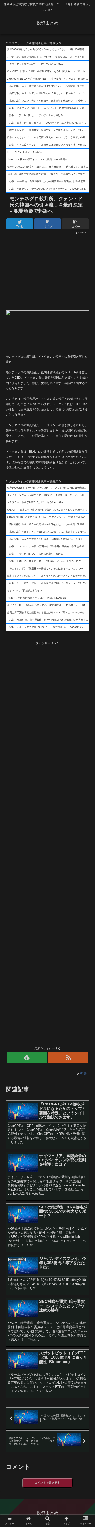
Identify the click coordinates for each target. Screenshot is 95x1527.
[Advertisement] (47, 271)
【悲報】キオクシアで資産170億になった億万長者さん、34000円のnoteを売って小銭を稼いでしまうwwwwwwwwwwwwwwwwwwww (48, 188)
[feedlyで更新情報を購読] (27, 1057)
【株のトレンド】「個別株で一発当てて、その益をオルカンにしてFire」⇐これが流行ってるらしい (48, 130)
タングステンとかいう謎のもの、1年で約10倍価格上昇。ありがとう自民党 (48, 56)
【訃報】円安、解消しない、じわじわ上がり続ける (35, 115)
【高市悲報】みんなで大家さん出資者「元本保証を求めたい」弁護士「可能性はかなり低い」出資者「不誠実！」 (48, 100)
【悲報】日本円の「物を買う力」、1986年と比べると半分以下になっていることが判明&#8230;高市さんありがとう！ (48, 122)
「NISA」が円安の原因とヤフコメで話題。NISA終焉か (37, 159)
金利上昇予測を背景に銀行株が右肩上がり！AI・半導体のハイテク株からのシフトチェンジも (48, 174)
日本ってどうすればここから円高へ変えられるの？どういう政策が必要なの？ (48, 137)
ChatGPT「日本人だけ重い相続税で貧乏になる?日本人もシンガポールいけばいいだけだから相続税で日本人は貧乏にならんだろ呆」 (48, 71)
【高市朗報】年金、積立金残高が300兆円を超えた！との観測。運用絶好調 (48, 86)
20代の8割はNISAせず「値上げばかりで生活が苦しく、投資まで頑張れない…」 (48, 78)
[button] (85, 838)
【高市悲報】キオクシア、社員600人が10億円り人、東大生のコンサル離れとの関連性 (48, 93)
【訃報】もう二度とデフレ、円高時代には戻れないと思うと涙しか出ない (47, 144)
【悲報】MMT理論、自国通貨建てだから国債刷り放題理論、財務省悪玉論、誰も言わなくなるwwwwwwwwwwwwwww (48, 181)
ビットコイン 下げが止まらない (24, 152)
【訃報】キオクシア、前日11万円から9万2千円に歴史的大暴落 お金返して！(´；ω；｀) (48, 108)
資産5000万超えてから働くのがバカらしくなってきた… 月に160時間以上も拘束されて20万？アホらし (48, 49)
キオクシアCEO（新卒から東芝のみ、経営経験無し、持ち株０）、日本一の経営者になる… (48, 166)
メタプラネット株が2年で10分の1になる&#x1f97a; (35, 64)
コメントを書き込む (47, 1482)
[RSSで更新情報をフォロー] (68, 1057)
